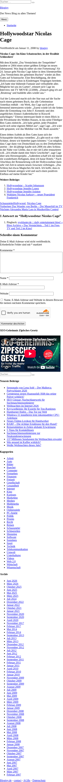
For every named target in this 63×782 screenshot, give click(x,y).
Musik (10, 506)
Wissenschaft (13, 567)
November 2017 (15, 623)
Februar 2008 (14, 741)
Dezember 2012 (15, 644)
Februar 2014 (14, 632)
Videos (10, 558)
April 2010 (12, 668)
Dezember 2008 (15, 711)
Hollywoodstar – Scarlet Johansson (25, 185)
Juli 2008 (11, 726)
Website (4, 293)
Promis (10, 519)
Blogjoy (4, 7)
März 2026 (12, 583)
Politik (10, 515)
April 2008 (12, 735)
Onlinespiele (13, 509)
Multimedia (13, 503)
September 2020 (15, 617)
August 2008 (13, 723)
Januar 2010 (13, 674)
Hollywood (19, 203)
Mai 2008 (12, 732)
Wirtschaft (12, 564)
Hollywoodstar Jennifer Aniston (23, 191)
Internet (11, 488)
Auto (9, 461)
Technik (11, 546)
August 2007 (13, 759)
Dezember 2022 (15, 602)
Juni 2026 (12, 580)
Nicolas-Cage (34, 203)
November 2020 (15, 614)
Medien (11, 500)
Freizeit (11, 479)
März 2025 (12, 595)
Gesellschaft (13, 482)
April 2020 (12, 620)
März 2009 (12, 702)
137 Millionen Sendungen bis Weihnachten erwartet (34, 439)
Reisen (10, 525)
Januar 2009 (13, 708)
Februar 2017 (14, 626)
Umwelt (11, 552)
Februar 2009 (14, 705)
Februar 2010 (14, 671)
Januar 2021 (13, 611)
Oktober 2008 (14, 717)
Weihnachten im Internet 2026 (23, 405)
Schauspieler (6, 203)
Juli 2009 (11, 689)
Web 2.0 (11, 561)
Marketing (12, 497)
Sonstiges (12, 540)
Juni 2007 (12, 762)
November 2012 (15, 647)
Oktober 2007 (14, 753)
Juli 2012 (11, 650)
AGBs (26, 780)
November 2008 (15, 714)
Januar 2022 (13, 605)
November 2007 (15, 750)
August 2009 (13, 686)
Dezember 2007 (15, 747)
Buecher (11, 467)
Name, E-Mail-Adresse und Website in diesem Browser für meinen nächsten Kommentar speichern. (31, 301)
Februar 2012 (14, 656)
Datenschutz (39, 780)
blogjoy (44, 48)
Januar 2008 (13, 744)
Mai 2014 (12, 629)
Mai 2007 (12, 765)
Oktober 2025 (14, 586)
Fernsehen (12, 473)
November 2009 (15, 677)
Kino (9, 491)
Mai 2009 (12, 695)
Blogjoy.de (6, 780)
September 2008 (15, 720)
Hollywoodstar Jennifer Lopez (23, 188)
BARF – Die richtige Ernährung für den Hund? (32, 424)
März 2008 (12, 738)
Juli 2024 (11, 598)
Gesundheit (13, 485)
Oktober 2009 (14, 680)
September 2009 (15, 683)
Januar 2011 (13, 665)
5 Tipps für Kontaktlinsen (20, 430)
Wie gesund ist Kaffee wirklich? (24, 442)
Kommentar (7, 250)
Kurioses (11, 494)
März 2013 (12, 641)
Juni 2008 (12, 729)
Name (4, 278)
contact (17, 780)
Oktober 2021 (14, 608)
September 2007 (15, 756)
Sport (9, 543)
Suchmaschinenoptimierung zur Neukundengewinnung (23, 435)
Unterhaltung (14, 555)
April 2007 (12, 768)
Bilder (10, 464)
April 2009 (12, 698)
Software (11, 537)
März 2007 (12, 771)
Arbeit (10, 458)
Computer (12, 470)
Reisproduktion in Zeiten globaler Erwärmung (31, 427)
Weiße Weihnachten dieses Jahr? (24, 445)
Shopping (12, 534)
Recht (10, 522)
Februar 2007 (14, 774)
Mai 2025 (12, 592)
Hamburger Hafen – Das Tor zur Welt (27, 411)
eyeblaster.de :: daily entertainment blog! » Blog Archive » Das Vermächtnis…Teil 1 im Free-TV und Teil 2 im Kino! (35, 225)
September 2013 (15, 635)
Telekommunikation (17, 549)
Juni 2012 (12, 653)
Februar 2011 (14, 662)
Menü (4, 19)
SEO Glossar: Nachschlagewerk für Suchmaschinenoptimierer (26, 401)
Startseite (11, 25)
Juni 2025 (12, 589)
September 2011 (15, 659)
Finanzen (11, 476)
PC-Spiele (12, 512)
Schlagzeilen (13, 531)
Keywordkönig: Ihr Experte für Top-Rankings (31, 408)
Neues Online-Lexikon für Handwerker (28, 421)
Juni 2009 (12, 692)
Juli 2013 (11, 638)
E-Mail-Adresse (9, 284)
